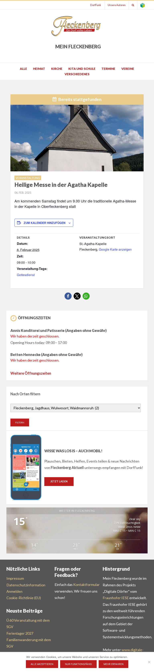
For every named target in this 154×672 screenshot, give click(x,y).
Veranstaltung (28, 178)
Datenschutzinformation (25, 585)
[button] (68, 296)
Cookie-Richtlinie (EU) (23, 598)
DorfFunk (95, 5)
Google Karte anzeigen (115, 249)
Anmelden (14, 591)
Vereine (127, 68)
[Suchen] (133, 5)
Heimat (39, 68)
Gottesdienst (26, 274)
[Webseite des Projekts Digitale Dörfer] (142, 5)
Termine (108, 68)
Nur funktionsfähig (78, 664)
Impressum (15, 578)
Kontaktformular (86, 584)
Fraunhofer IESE (116, 598)
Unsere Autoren (117, 5)
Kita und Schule (81, 68)
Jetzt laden (59, 481)
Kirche (56, 68)
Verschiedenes (77, 74)
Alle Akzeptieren (42, 664)
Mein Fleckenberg (78, 46)
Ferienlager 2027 (19, 633)
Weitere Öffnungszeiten (30, 373)
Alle (23, 68)
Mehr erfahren (113, 664)
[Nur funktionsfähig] (149, 662)
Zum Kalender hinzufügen (44, 223)
